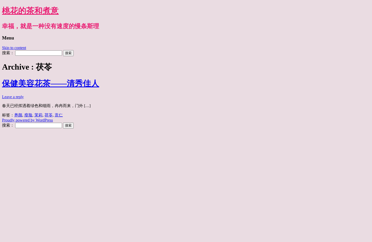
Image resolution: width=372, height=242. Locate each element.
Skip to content (14, 48)
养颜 (18, 115)
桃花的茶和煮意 (30, 10)
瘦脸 (28, 115)
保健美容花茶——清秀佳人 (50, 83)
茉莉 (38, 115)
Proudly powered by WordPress (27, 120)
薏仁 (59, 115)
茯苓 (49, 115)
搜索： (8, 53)
